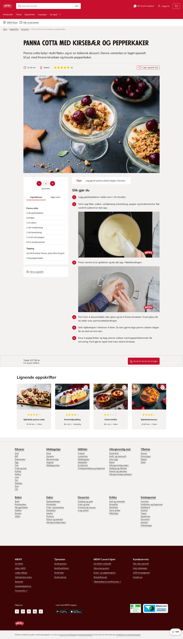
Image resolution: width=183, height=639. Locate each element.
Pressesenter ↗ (21, 591)
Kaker (49, 497)
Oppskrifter (30, 14)
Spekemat (145, 516)
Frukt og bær (21, 468)
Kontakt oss (137, 577)
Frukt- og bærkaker (55, 507)
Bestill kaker (59, 573)
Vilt (16, 489)
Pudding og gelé (85, 501)
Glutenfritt (114, 453)
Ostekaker (51, 510)
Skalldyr (18, 483)
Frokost (81, 453)
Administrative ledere (23, 577)
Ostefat (144, 510)
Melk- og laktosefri (117, 456)
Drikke (113, 497)
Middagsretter (53, 465)
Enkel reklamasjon (140, 568)
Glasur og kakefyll (54, 519)
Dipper (144, 459)
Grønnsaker (20, 459)
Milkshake (113, 513)
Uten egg (113, 459)
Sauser (144, 453)
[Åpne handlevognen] (176, 6)
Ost (16, 480)
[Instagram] (23, 611)
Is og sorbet (83, 510)
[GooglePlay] (62, 611)
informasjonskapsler (86, 635)
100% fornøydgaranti (141, 573)
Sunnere (50, 456)
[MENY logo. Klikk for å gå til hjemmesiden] (7, 6)
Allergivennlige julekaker (120, 474)
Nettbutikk (8, 14)
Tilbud (19, 14)
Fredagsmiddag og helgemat (91, 468)
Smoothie (113, 504)
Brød (17, 501)
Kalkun (18, 474)
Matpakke (82, 462)
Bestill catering (60, 577)
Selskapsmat (148, 497)
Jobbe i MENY (20, 568)
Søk (77, 6)
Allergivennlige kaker (119, 465)
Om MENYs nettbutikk (102, 564)
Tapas (144, 513)
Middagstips (53, 449)
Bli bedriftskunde (100, 577)
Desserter (83, 497)
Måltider (83, 449)
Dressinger (146, 456)
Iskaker (49, 513)
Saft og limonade (117, 501)
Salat (143, 462)
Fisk (16, 465)
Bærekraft (19, 582)
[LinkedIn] (35, 611)
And (17, 453)
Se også (53, 14)
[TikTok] (41, 611)
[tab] (36, 197)
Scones (18, 513)
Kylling (18, 471)
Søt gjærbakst (21, 507)
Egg (16, 462)
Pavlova (50, 516)
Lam (17, 477)
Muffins (18, 510)
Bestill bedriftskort (61, 568)
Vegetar (50, 462)
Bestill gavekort (60, 564)
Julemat (144, 522)
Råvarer (19, 449)
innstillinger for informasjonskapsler (128, 635)
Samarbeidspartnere (23, 586)
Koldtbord (145, 507)
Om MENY (19, 564)
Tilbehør (145, 449)
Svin (17, 486)
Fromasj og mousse (87, 507)
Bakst (112, 462)
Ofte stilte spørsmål (141, 564)
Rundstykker (20, 504)
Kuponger (42, 14)
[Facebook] (17, 611)
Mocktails (113, 507)
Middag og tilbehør (118, 468)
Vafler (17, 516)
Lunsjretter (83, 456)
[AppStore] (76, 611)
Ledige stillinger (21, 573)
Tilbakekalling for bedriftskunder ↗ (107, 582)
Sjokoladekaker (53, 501)
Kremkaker (51, 504)
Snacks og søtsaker (118, 471)
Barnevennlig (52, 459)
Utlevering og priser (101, 568)
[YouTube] (29, 611)
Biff (16, 456)
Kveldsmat (83, 465)
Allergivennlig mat (120, 449)
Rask (48, 453)
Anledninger (146, 525)
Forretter (145, 501)
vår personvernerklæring (68, 635)
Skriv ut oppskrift (36, 272)
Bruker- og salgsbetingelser (105, 573)
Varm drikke (114, 510)
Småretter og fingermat (152, 504)
